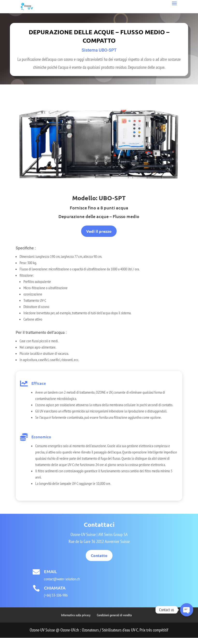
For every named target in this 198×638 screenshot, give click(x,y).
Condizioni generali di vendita (114, 615)
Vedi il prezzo (99, 231)
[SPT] (99, 185)
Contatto (99, 555)
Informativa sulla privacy (76, 615)
